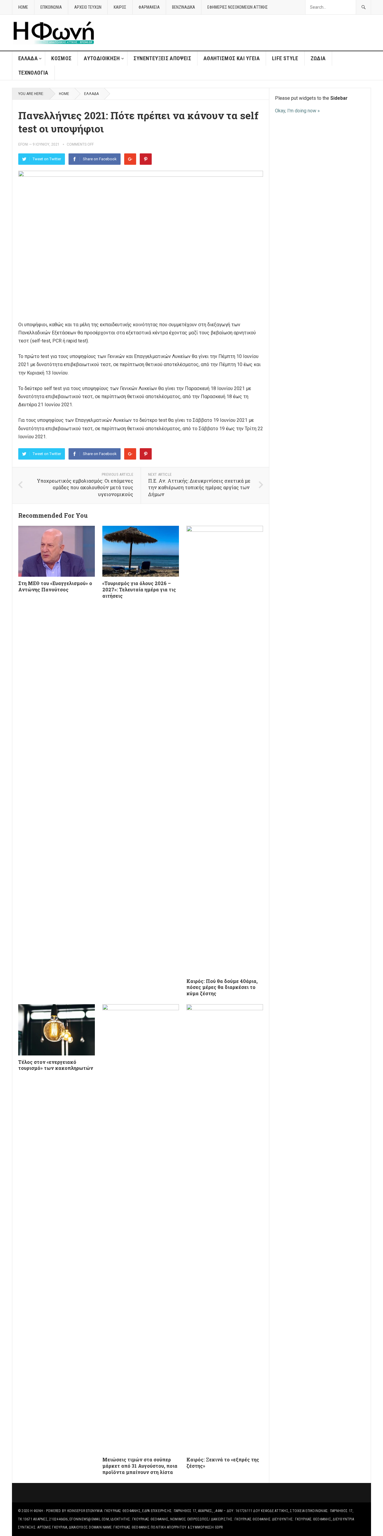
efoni (23, 144)
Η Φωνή (36, 1511)
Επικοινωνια (51, 7)
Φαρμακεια (149, 7)
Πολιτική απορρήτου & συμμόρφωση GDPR (187, 1527)
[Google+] (130, 159)
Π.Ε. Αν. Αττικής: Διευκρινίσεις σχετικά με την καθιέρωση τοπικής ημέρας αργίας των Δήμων (199, 487)
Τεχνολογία (33, 73)
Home (64, 94)
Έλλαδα (28, 58)
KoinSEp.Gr (76, 1511)
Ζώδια (318, 58)
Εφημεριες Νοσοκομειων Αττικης (237, 7)
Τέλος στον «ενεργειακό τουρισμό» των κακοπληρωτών (55, 1065)
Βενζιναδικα (183, 7)
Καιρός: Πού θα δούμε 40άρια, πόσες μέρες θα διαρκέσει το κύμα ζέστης (222, 987)
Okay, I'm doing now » (297, 111)
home (23, 7)
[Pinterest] (146, 159)
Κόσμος (61, 58)
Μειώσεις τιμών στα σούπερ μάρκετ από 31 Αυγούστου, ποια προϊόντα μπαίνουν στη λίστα (139, 1465)
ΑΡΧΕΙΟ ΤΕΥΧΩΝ (87, 7)
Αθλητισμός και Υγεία (231, 58)
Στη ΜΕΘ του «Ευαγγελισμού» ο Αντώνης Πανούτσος (55, 586)
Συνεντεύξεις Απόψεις (162, 58)
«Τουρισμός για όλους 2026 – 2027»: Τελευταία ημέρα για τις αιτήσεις (139, 589)
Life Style (285, 58)
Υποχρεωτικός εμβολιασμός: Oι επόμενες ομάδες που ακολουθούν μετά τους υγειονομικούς (85, 487)
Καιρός (120, 7)
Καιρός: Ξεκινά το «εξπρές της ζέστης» (222, 1462)
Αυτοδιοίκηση (102, 58)
